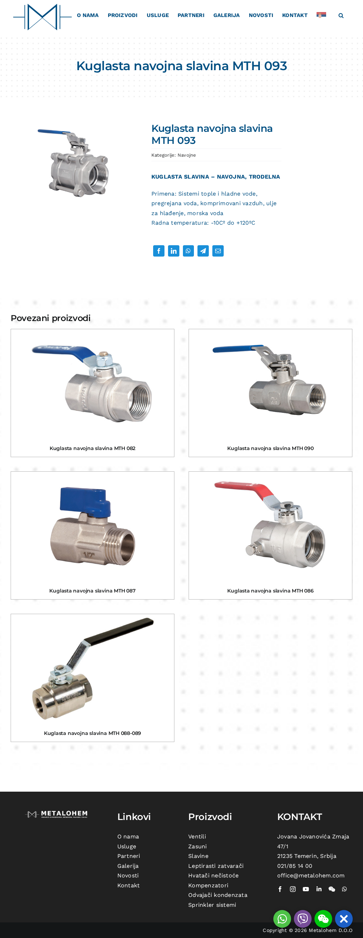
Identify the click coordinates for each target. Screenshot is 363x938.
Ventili (197, 836)
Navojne (187, 155)
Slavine (198, 856)
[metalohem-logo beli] (57, 812)
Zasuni (197, 846)
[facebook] (280, 889)
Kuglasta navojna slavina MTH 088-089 (92, 733)
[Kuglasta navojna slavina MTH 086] (270, 526)
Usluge (126, 846)
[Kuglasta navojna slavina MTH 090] (270, 383)
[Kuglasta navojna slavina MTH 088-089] (92, 668)
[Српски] (323, 15)
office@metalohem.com (311, 875)
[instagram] (293, 889)
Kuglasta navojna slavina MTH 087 (92, 591)
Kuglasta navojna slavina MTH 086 (270, 591)
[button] (341, 15)
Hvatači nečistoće (213, 875)
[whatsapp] (344, 889)
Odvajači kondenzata (217, 895)
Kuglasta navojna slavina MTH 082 (92, 448)
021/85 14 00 (295, 866)
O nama (128, 836)
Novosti (128, 875)
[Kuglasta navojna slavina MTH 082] (92, 383)
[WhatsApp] (188, 250)
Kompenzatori (208, 885)
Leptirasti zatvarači (216, 866)
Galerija (128, 866)
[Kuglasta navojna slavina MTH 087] (92, 526)
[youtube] (306, 889)
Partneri (128, 856)
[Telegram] (203, 250)
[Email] (218, 250)
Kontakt (128, 885)
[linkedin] (319, 889)
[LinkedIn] (173, 250)
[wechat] (332, 889)
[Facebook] (158, 250)
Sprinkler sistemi (212, 905)
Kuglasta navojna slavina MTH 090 (270, 448)
